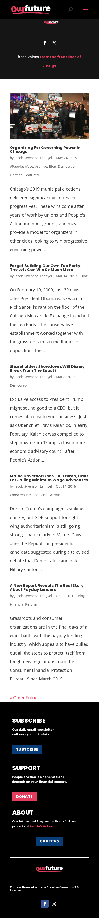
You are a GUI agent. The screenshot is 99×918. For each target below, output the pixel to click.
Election (16, 175)
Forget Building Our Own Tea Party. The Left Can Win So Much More (45, 267)
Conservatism (21, 495)
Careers (49, 841)
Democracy (67, 166)
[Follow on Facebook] (45, 43)
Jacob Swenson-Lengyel (33, 157)
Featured (32, 175)
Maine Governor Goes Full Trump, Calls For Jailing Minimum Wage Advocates (49, 478)
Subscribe (27, 749)
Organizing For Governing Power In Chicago (45, 149)
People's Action (41, 826)
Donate (24, 796)
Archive (41, 166)
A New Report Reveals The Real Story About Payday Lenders (47, 587)
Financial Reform (23, 604)
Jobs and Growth (47, 495)
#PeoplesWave (21, 166)
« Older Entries (25, 697)
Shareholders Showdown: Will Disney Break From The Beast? (47, 368)
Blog (52, 166)
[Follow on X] (54, 43)
